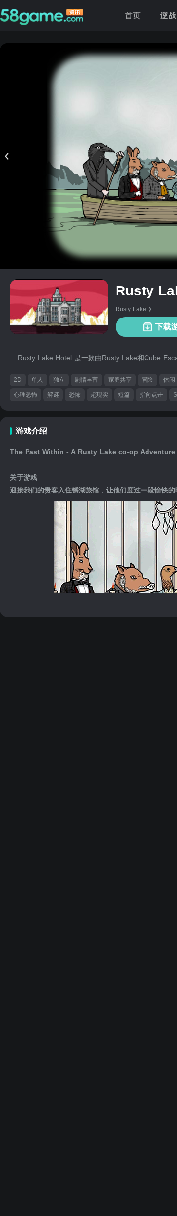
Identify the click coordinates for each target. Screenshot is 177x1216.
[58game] (42, 15)
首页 (133, 15)
